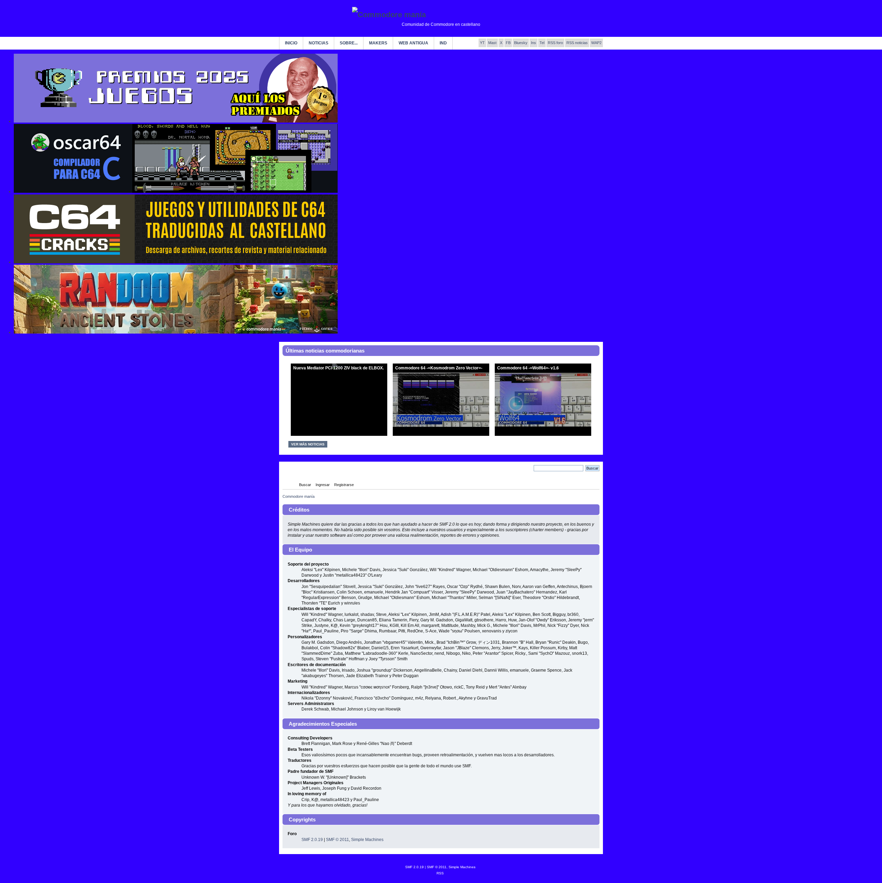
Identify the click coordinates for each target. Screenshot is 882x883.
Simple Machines (367, 839)
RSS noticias (577, 43)
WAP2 (596, 43)
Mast (492, 43)
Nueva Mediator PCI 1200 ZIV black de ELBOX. (338, 368)
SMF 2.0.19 (312, 839)
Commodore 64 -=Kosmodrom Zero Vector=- (438, 368)
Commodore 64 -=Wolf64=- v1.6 (528, 368)
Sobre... (349, 43)
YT (482, 43)
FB (508, 43)
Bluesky (520, 43)
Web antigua (413, 43)
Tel (542, 43)
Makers (378, 43)
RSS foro (555, 43)
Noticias (318, 43)
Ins (533, 43)
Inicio (291, 43)
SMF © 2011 (337, 839)
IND (443, 43)
